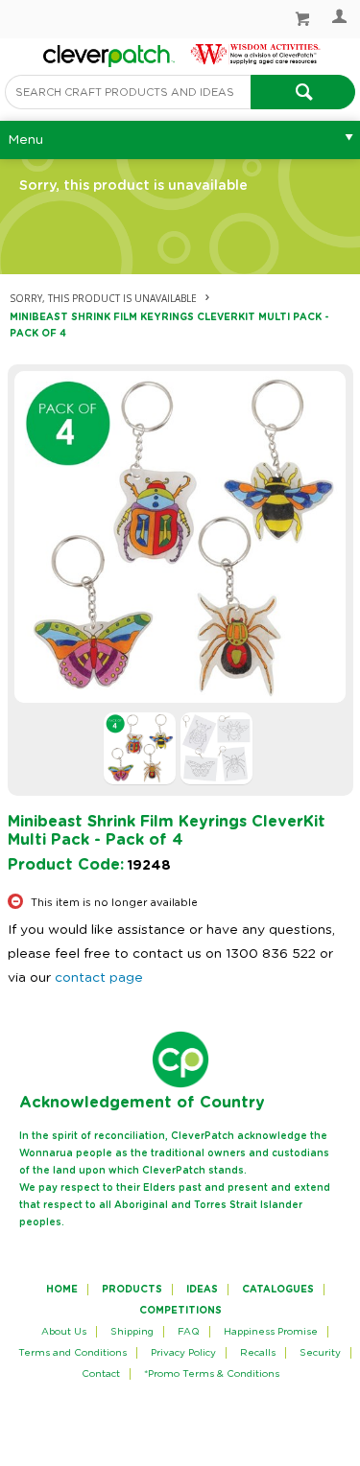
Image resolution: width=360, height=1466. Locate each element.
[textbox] (128, 92)
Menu (25, 140)
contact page (99, 978)
